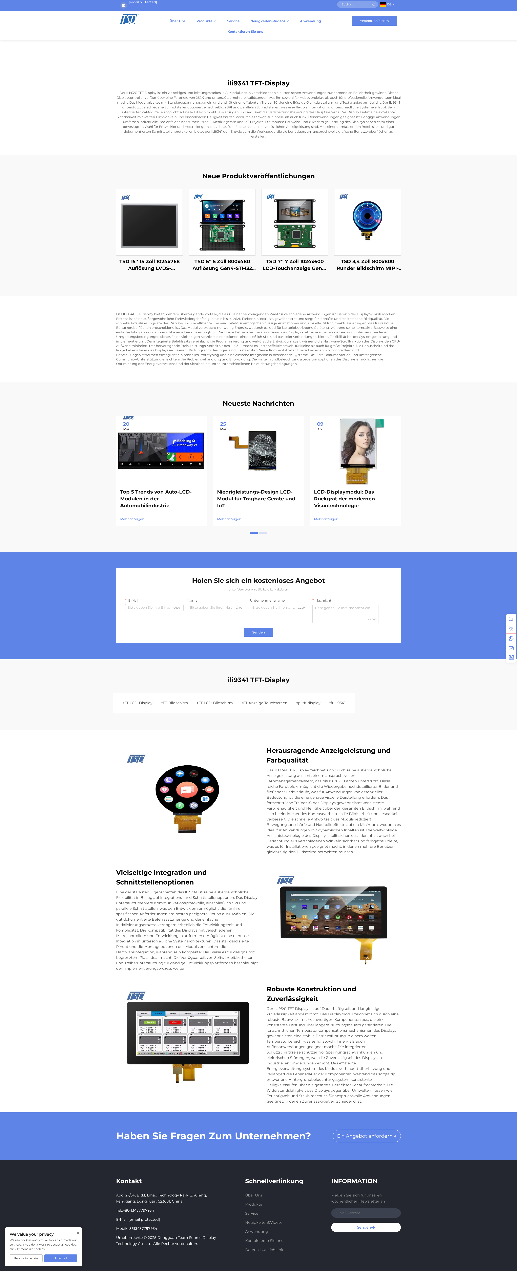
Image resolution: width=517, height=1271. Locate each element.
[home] (129, 19)
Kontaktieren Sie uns (245, 32)
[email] (511, 648)
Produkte (204, 21)
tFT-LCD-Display (137, 703)
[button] (254, 533)
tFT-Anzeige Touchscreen (264, 703)
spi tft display (308, 703)
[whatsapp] (511, 638)
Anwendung (310, 21)
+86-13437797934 (138, 1210)
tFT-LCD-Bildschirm (215, 703)
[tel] (511, 628)
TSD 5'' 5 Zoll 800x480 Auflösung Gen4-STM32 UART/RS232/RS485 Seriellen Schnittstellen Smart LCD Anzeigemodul (222, 265)
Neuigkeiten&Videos (267, 21)
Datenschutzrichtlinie (264, 1250)
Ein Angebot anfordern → (367, 1136)
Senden (258, 632)
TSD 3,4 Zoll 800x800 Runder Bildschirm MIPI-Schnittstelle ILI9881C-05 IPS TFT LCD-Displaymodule (367, 265)
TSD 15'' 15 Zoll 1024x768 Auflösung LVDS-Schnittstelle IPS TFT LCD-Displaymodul (149, 265)
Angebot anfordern (374, 21)
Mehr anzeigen (132, 519)
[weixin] (511, 658)
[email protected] (143, 2)
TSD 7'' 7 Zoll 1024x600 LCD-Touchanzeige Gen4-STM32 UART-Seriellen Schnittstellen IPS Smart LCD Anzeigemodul (295, 265)
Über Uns (178, 21)
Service (233, 21)
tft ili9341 (337, 703)
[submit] (373, 4)
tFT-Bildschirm (174, 703)
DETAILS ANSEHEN (149, 222)
